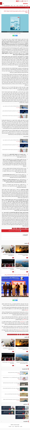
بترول (20, 334)
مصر (18, 334)
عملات (14, 5)
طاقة (25, 7)
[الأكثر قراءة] (1, 421)
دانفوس (27, 228)
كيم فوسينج (18, 228)
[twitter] (15, 35)
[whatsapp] (13, 35)
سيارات (12, 5)
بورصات (17, 5)
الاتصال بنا (10, 426)
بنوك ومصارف (21, 5)
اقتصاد (27, 5)
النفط (15, 228)
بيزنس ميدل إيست (18, 33)
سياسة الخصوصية (17, 426)
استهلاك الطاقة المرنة (23, 228)
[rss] (19, 1)
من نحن (13, 426)
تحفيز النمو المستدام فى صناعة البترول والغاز (12, 334)
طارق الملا (23, 334)
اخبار (24, 5)
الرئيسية (28, 7)
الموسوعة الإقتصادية (7, 5)
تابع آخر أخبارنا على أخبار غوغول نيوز (14, 230)
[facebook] (16, 35)
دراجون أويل (26, 310)
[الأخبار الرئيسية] (1, 369)
